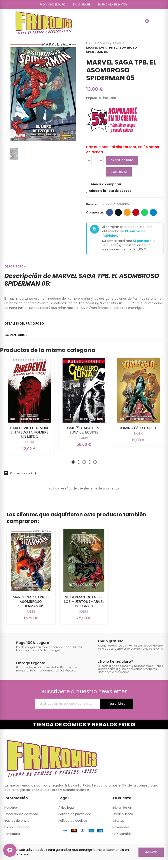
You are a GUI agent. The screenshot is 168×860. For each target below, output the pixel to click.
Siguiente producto (160, 47)
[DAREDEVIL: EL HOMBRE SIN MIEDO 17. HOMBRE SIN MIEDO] (29, 390)
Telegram (153, 212)
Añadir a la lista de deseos (110, 191)
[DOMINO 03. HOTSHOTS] (139, 390)
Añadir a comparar (106, 184)
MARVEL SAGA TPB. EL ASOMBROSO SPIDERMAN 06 (31, 601)
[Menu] (6, 23)
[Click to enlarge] (12, 133)
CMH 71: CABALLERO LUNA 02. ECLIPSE (84, 430)
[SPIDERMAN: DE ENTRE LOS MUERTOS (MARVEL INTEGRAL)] (84, 560)
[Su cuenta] (153, 23)
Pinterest (135, 212)
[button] (51, 4)
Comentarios (16, 335)
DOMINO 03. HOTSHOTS (139, 427)
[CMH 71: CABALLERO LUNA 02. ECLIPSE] (84, 390)
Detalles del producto (24, 323)
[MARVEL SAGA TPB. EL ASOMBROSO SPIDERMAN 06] (31, 560)
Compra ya (118, 172)
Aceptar (151, 852)
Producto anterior (149, 47)
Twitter (118, 212)
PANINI (29, 442)
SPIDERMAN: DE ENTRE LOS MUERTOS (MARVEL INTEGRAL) (84, 601)
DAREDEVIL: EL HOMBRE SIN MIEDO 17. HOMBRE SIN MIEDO (29, 432)
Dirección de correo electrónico (127, 212)
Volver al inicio (155, 47)
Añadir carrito (122, 160)
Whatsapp (144, 212)
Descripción (15, 266)
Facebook (109, 212)
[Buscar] (137, 23)
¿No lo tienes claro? (115, 661)
